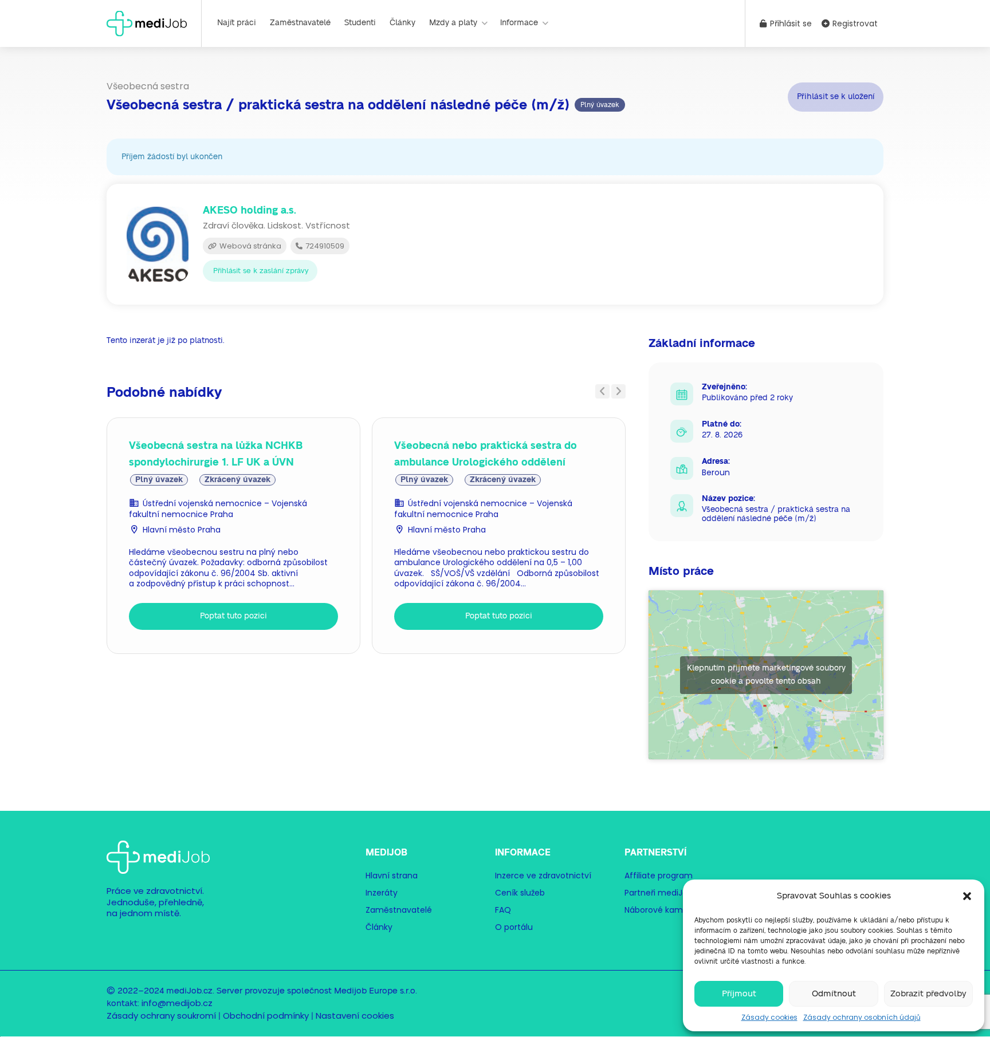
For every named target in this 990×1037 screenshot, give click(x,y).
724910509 (324, 245)
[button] (967, 896)
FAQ (503, 910)
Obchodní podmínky (266, 1016)
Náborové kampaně (664, 910)
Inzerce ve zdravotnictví (543, 875)
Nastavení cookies (355, 1016)
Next (618, 391)
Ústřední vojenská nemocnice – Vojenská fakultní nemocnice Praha (218, 509)
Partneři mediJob (658, 892)
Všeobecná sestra (148, 86)
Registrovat (854, 23)
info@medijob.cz (177, 1003)
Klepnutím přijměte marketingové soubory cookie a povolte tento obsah (766, 674)
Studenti (360, 23)
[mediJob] (147, 22)
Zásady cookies (769, 1017)
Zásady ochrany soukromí (161, 1016)
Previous (602, 391)
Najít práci (236, 23)
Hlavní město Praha (182, 529)
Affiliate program (658, 875)
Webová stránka (249, 245)
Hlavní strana (392, 875)
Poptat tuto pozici (233, 616)
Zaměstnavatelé (300, 23)
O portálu (514, 927)
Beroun (716, 472)
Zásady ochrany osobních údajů (862, 1017)
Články (402, 23)
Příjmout (739, 993)
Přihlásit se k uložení (835, 97)
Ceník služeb (520, 892)
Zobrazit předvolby (928, 993)
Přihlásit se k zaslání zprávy (261, 271)
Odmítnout (834, 993)
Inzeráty (382, 892)
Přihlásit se (790, 23)
